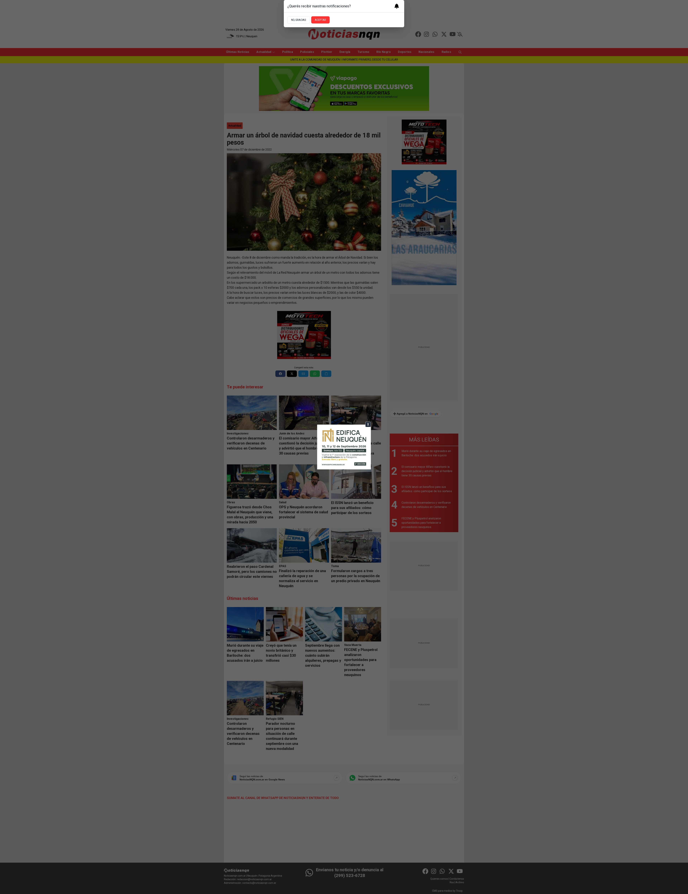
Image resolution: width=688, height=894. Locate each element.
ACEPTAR (320, 19)
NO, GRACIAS (298, 19)
